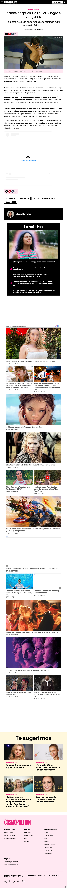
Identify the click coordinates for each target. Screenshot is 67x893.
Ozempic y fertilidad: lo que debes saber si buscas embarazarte (31, 268)
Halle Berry (10, 198)
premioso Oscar (49, 198)
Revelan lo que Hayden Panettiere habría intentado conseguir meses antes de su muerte (32, 275)
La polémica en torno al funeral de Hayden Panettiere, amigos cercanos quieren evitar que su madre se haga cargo (33, 283)
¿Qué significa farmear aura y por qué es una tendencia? (34, 262)
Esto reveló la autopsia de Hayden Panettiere (18, 766)
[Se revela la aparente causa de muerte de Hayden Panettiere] (48, 784)
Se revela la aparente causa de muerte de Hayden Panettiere (46, 799)
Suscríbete (57, 2)
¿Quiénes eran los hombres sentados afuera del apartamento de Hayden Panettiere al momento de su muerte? (18, 802)
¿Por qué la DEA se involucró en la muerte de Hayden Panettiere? (48, 767)
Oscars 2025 (11, 202)
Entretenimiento (33, 9)
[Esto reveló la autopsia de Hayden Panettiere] (18, 752)
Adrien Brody (23, 198)
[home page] (10, 2)
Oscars (36, 198)
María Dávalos (38, 29)
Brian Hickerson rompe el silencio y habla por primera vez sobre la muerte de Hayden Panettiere (34, 291)
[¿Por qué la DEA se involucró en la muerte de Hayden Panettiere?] (48, 752)
